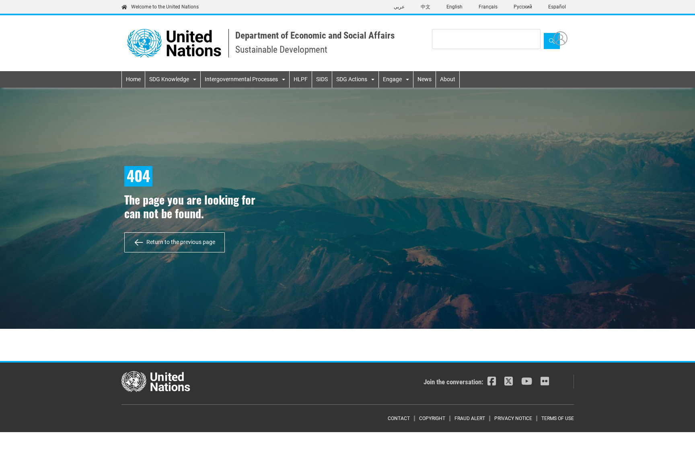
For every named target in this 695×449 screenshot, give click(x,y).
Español (557, 7)
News (424, 79)
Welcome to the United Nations (165, 7)
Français (488, 7)
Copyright (432, 418)
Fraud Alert (469, 418)
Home (133, 79)
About (447, 79)
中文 (425, 7)
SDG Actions (351, 79)
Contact (399, 418)
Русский (523, 7)
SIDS (322, 79)
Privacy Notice (513, 418)
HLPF (301, 79)
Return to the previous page (180, 242)
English (454, 7)
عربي (399, 7)
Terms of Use (557, 418)
